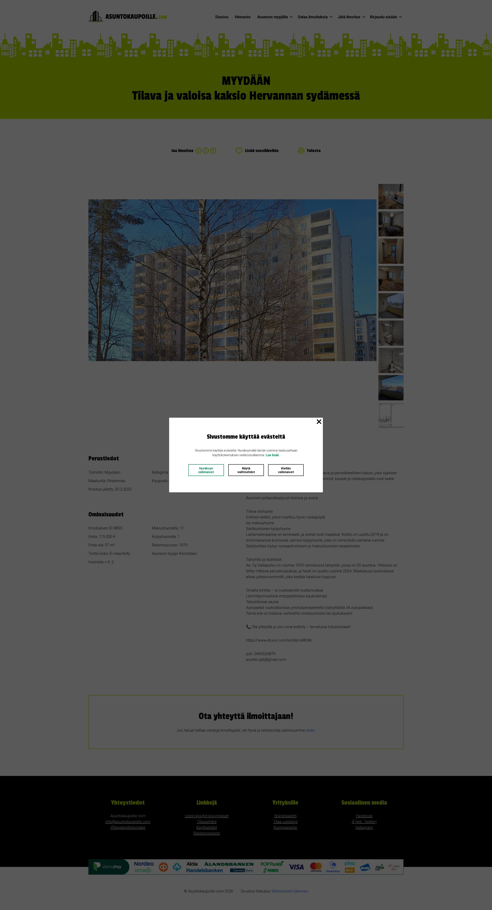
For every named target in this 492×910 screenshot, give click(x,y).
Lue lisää (272, 455)
